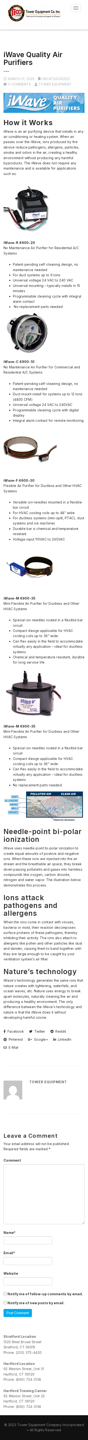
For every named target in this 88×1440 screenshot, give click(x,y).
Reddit (60, 1031)
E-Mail (13, 1047)
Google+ (40, 1039)
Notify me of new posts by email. (36, 1303)
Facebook (15, 1031)
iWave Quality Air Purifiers (33, 58)
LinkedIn (64, 1039)
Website (11, 1273)
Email (9, 1253)
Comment (12, 1160)
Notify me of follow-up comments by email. (45, 1294)
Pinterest (15, 1039)
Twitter (39, 1031)
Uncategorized (56, 79)
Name (10, 1233)
